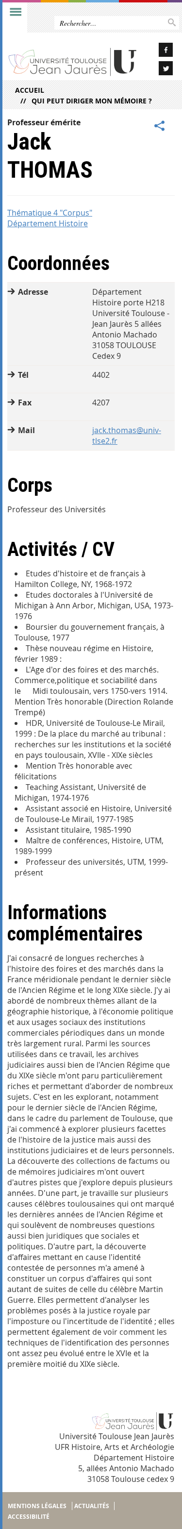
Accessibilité (29, 1516)
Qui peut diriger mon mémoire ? (92, 100)
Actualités (91, 1506)
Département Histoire (47, 223)
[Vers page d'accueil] (72, 61)
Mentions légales (37, 1506)
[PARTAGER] (159, 126)
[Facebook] (159, 51)
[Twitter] (159, 69)
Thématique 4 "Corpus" (49, 212)
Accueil (29, 90)
